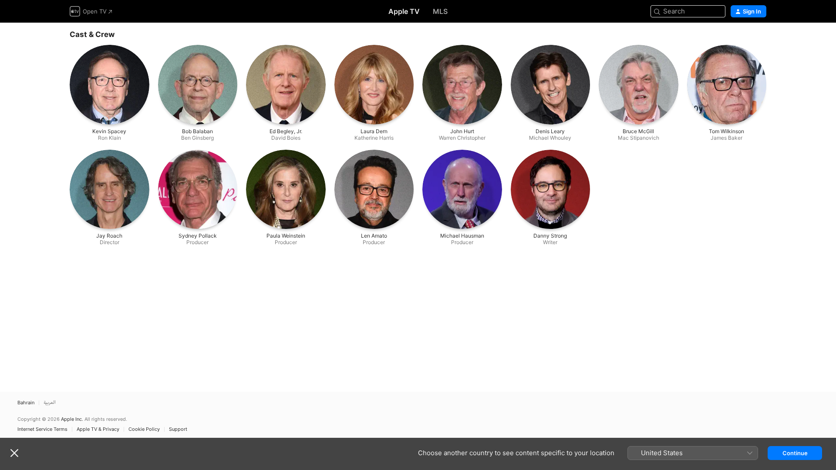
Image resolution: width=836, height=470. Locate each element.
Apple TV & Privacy (98, 429)
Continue (795, 453)
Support (178, 429)
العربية (50, 402)
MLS (440, 11)
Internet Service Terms (42, 429)
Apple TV (404, 11)
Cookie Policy (144, 429)
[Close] (14, 453)
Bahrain (25, 402)
